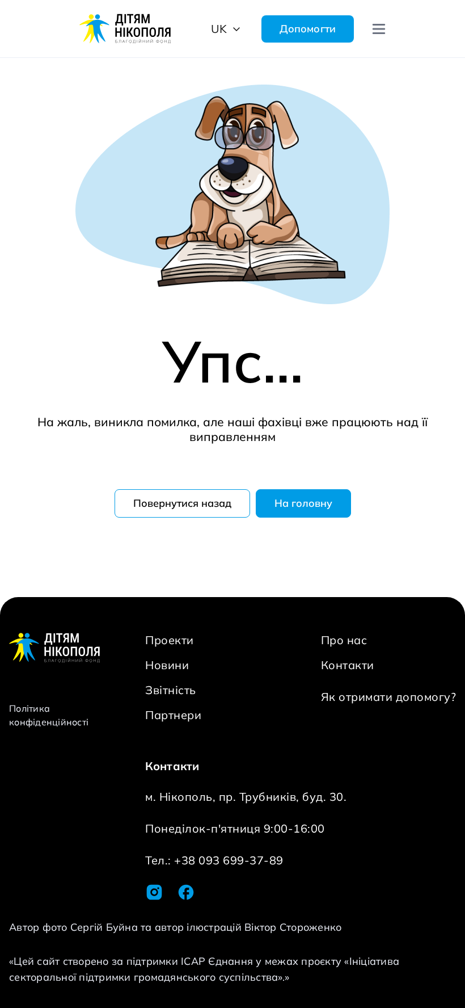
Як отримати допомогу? (388, 697)
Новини (167, 665)
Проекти (169, 640)
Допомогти (308, 28)
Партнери (173, 715)
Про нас (344, 640)
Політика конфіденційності (48, 715)
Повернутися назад (182, 503)
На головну (303, 503)
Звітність (170, 690)
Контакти (347, 665)
